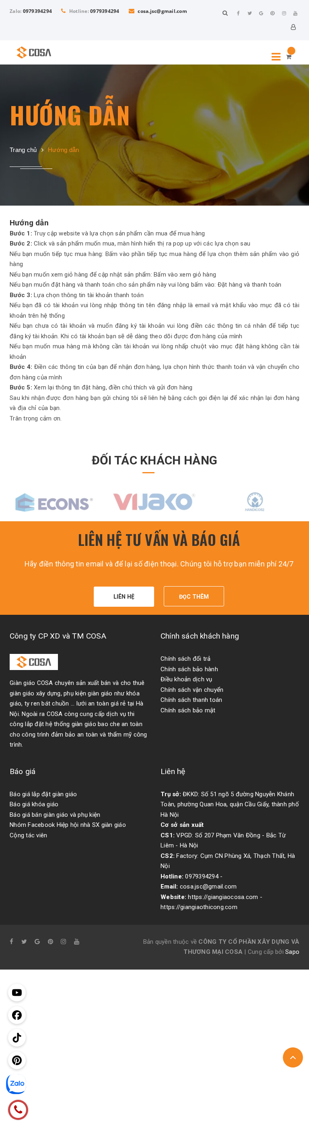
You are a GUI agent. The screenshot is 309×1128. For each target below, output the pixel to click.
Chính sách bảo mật (188, 710)
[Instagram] (284, 13)
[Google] (261, 13)
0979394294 (37, 11)
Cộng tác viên (28, 835)
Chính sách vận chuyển (192, 689)
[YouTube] (295, 13)
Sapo (292, 951)
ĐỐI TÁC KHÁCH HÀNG (154, 460)
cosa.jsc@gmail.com (161, 11)
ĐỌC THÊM (194, 596)
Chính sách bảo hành (189, 669)
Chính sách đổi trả (186, 658)
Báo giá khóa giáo (34, 804)
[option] (54, 501)
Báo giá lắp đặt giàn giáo (43, 794)
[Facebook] (239, 13)
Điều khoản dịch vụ (186, 679)
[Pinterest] (273, 13)
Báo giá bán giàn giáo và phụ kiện (55, 814)
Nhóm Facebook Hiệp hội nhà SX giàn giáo (68, 824)
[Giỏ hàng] (288, 57)
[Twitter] (250, 13)
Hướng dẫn (29, 222)
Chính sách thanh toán (191, 699)
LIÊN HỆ (124, 596)
